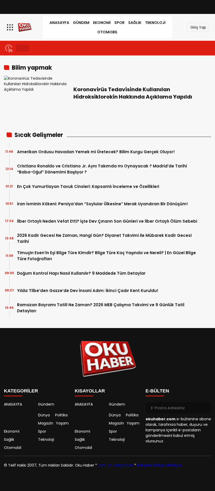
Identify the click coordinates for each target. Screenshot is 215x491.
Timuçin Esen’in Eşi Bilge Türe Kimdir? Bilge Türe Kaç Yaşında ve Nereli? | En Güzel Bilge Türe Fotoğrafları (106, 256)
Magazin (45, 423)
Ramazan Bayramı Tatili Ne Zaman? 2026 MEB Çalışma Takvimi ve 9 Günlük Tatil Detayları (100, 308)
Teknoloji (155, 22)
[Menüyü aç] (10, 27)
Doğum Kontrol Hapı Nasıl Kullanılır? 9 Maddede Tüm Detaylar (81, 273)
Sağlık (134, 22)
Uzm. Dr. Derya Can (115, 465)
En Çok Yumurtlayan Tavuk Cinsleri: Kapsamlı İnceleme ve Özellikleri (88, 186)
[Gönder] (205, 408)
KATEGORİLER (21, 390)
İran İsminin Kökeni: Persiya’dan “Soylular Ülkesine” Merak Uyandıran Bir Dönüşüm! (102, 204)
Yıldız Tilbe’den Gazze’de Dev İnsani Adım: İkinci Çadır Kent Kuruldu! (87, 290)
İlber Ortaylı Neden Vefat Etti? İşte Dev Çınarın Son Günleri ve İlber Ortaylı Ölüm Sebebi (107, 221)
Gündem (81, 22)
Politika (61, 415)
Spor (119, 22)
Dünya (44, 415)
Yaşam (62, 423)
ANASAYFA (59, 22)
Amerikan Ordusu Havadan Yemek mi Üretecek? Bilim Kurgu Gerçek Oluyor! (96, 152)
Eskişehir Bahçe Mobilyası (159, 465)
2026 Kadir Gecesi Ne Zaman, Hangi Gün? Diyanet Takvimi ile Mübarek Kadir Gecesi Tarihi (104, 238)
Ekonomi (102, 22)
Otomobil (107, 32)
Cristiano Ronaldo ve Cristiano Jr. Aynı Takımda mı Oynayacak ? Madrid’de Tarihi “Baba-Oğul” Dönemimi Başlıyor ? (102, 169)
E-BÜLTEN (157, 390)
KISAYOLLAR (90, 390)
